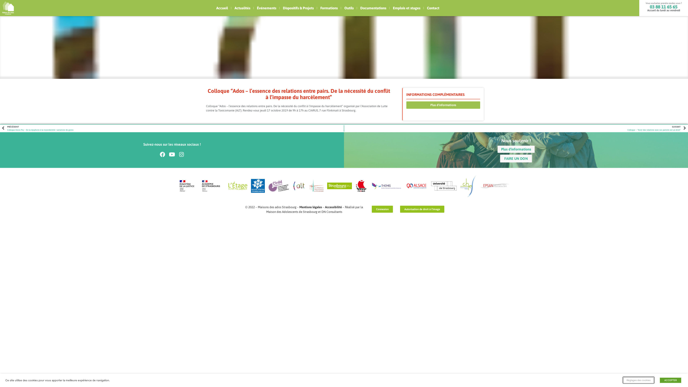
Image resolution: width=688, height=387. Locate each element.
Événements (266, 8)
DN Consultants (331, 212)
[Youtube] (172, 154)
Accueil (222, 8)
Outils (349, 8)
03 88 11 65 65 (663, 6)
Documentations (373, 8)
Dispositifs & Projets (298, 8)
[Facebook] (162, 154)
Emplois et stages (406, 8)
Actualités (242, 8)
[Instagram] (181, 154)
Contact (433, 8)
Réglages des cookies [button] (639, 380)
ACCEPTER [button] (670, 380)
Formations (329, 8)
